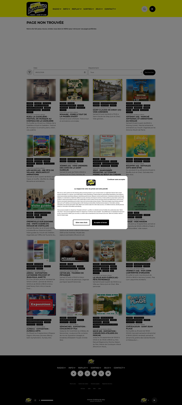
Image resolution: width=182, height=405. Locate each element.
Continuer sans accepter (116, 179)
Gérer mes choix (81, 222)
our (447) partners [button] (66, 192)
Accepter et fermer (100, 222)
